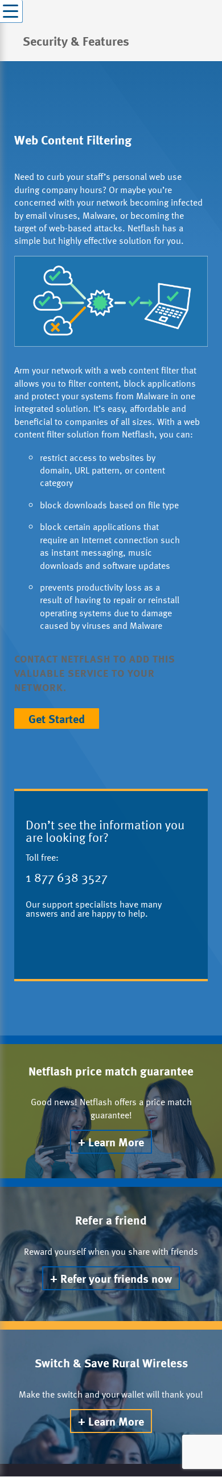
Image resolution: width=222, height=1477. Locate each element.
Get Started (56, 718)
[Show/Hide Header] (11, 11)
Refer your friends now (116, 1278)
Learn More (116, 1141)
